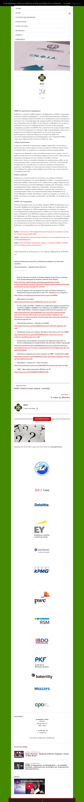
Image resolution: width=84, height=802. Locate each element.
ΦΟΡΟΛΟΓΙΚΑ (20, 30)
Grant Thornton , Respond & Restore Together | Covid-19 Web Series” (47, 755)
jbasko (42, 84)
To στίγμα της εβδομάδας (60, 397)
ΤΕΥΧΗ (17, 13)
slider (27, 752)
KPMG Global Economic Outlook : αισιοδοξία (32, 388)
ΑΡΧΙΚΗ (18, 8)
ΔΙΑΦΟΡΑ (18, 35)
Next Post (65, 394)
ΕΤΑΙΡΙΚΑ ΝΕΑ (35, 752)
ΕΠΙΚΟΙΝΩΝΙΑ (20, 39)
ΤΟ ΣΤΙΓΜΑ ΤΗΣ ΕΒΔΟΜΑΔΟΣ (25, 17)
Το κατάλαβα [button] (67, 3)
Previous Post (20, 385)
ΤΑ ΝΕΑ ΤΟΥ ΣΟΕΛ (21, 26)
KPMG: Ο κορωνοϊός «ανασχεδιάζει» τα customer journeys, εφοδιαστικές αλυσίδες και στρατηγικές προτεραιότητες (47, 767)
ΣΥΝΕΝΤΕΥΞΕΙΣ (20, 22)
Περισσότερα (76, 3)
